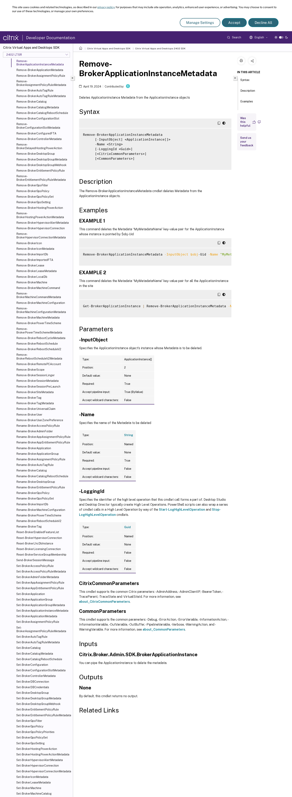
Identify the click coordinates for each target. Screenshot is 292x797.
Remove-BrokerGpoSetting (33, 202)
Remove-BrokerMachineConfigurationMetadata (41, 310)
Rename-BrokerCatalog (31, 470)
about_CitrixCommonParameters (104, 602)
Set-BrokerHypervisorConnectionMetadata (43, 771)
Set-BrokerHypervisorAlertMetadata (39, 760)
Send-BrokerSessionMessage (35, 560)
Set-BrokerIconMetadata (32, 777)
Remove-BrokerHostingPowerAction (39, 207)
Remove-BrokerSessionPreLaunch (38, 386)
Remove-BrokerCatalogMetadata (37, 107)
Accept (234, 22)
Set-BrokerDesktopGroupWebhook (38, 704)
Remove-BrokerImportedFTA (34, 259)
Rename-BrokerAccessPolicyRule (38, 425)
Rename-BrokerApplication (33, 448)
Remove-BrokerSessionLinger (35, 375)
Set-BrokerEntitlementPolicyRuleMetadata (43, 715)
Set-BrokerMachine (28, 788)
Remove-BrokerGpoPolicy (32, 191)
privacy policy (105, 7)
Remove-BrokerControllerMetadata (39, 139)
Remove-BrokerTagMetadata (35, 403)
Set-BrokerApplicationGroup (34, 599)
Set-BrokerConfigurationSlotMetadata (41, 670)
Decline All (263, 22)
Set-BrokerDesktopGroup (32, 692)
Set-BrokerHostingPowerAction (36, 748)
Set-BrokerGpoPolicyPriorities (35, 732)
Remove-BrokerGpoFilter (32, 185)
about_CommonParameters (164, 629)
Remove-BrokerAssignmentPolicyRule (40, 75)
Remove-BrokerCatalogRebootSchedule (42, 113)
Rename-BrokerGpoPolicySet (35, 498)
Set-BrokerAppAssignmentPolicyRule (40, 582)
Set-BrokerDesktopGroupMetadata (38, 698)
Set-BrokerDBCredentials (32, 687)
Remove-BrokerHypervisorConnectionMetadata (41, 235)
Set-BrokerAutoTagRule (31, 636)
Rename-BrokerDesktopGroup (35, 481)
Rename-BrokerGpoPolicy (32, 493)
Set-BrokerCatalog (28, 647)
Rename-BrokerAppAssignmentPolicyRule (43, 436)
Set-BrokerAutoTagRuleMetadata (38, 642)
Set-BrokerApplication (30, 594)
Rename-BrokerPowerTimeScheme (38, 515)
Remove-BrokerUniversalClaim (35, 408)
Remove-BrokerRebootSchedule (37, 343)
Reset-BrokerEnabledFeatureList (37, 532)
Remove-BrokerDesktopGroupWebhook (41, 165)
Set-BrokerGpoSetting (30, 743)
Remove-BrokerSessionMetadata (37, 380)
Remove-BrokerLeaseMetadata (36, 271)
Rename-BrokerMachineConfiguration (40, 509)
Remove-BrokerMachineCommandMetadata (38, 295)
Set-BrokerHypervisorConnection (37, 765)
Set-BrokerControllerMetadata (36, 675)
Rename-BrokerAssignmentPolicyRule (40, 459)
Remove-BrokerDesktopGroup (35, 153)
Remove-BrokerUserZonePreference (39, 420)
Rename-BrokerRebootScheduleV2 (38, 521)
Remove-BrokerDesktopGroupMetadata (41, 159)
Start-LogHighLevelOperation (182, 509)
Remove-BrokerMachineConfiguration (40, 302)
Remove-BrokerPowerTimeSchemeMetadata (39, 330)
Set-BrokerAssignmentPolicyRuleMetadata (41, 629)
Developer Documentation (50, 37)
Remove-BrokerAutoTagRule (34, 90)
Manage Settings (200, 22)
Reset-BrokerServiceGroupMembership (41, 554)
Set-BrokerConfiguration (32, 664)
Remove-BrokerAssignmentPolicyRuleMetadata (41, 83)
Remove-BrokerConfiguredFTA (36, 133)
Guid (127, 527)
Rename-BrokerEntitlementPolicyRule (40, 487)
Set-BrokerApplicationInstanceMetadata (42, 610)
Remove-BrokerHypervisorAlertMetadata (42, 222)
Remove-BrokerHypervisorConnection (40, 228)
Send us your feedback (246, 141)
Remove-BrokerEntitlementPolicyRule (40, 170)
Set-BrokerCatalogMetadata (34, 653)
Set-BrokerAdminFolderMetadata (37, 577)
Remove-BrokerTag (29, 397)
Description (247, 90)
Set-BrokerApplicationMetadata (36, 616)
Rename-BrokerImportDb (32, 504)
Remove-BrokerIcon (29, 243)
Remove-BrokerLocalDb (31, 276)
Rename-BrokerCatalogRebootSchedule (42, 476)
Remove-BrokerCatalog (31, 101)
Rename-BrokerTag (29, 526)
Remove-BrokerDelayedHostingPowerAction (39, 146)
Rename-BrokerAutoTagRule (35, 465)
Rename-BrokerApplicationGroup (37, 453)
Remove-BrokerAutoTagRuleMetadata (41, 96)
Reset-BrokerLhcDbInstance (34, 543)
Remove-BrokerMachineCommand (38, 288)
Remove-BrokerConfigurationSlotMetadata (38, 125)
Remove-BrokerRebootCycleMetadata (40, 338)
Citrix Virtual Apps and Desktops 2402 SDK (160, 48)
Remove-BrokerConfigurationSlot (37, 118)
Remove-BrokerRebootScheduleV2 (38, 349)
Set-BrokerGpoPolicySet (32, 737)
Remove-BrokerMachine (31, 282)
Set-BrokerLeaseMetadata (33, 782)
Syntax (244, 80)
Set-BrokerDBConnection (32, 681)
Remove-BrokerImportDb (32, 254)
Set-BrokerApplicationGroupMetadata (40, 605)
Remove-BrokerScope (30, 369)
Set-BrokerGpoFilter (29, 720)
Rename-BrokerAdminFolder (34, 431)
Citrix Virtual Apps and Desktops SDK (109, 48)
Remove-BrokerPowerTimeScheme (38, 323)
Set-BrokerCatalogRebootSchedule (39, 659)
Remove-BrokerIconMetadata (35, 248)
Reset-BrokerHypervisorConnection (39, 537)
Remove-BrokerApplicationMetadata (39, 70)
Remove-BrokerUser (29, 414)
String (128, 435)
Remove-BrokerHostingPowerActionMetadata (40, 215)
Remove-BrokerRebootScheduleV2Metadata (39, 356)
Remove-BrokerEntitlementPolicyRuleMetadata (41, 178)
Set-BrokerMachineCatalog (34, 793)
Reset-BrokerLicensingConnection (38, 549)
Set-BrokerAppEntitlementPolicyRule (40, 588)
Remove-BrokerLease (30, 265)
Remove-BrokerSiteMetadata (35, 392)
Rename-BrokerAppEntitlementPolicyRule (43, 442)
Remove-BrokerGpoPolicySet (35, 196)
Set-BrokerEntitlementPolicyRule (37, 709)
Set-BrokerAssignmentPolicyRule (37, 621)
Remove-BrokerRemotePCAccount (38, 364)
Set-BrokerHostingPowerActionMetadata (42, 754)
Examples (246, 101)
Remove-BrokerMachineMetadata (38, 317)
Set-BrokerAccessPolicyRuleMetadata (41, 571)
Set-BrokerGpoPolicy (29, 726)
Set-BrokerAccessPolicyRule (35, 566)
